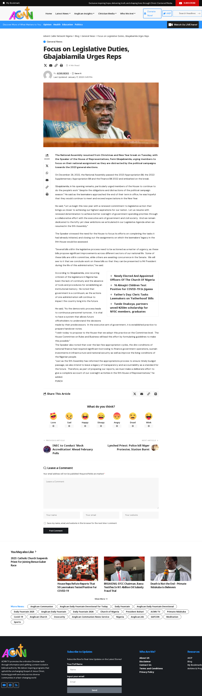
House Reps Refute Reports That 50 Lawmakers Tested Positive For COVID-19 (77, 587)
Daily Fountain (122, 606)
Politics (79, 24)
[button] (56, 65)
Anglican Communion (41, 606)
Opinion (47, 24)
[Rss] (16, 685)
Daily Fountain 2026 (83, 611)
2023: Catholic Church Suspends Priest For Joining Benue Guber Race (29, 562)
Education (67, 24)
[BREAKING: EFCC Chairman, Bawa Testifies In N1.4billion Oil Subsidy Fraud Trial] (124, 569)
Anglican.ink (137, 616)
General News (54, 42)
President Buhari (135, 611)
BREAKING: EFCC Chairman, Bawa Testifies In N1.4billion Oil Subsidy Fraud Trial (123, 587)
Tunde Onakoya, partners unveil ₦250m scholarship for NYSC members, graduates (129, 307)
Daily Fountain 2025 (24, 611)
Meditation (172, 616)
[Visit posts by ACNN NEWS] (47, 75)
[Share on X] (45, 65)
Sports (17, 622)
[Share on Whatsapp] (47, 172)
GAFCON (155, 616)
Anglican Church (38, 616)
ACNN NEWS (63, 73)
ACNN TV (155, 611)
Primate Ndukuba (176, 611)
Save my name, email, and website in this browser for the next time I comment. (82, 523)
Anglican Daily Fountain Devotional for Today (84, 606)
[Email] (51, 65)
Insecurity (59, 616)
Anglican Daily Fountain (53, 611)
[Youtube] (4, 685)
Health (56, 24)
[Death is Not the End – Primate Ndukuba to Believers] (171, 569)
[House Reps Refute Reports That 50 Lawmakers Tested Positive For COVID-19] (77, 569)
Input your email (75, 676)
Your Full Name (75, 664)
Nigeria (120, 616)
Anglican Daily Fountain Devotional (155, 606)
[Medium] (10, 685)
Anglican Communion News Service (90, 616)
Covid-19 (18, 616)
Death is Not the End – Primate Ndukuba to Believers (168, 585)
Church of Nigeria (109, 611)
